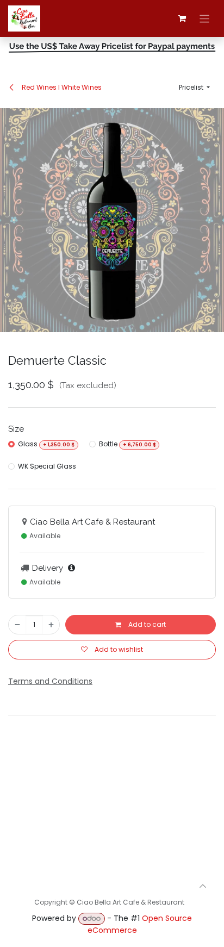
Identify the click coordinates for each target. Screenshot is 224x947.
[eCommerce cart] (182, 18)
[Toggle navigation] (204, 18)
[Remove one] (17, 624)
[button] (194, 87)
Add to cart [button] (146, 624)
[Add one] (51, 624)
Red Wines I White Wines (61, 87)
